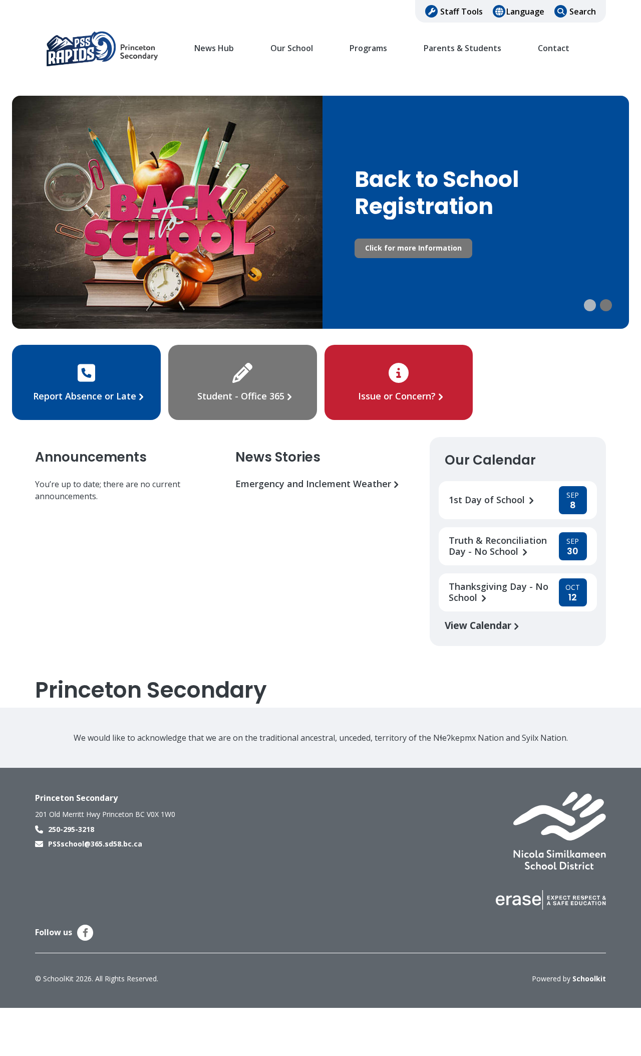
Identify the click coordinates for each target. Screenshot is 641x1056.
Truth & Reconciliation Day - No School (498, 546)
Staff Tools (461, 11)
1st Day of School (488, 500)
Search (582, 11)
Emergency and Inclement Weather (314, 484)
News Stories (277, 457)
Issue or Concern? (397, 396)
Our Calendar (490, 460)
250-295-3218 (71, 829)
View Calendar (479, 625)
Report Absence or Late (86, 396)
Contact (553, 48)
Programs (368, 48)
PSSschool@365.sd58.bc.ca (95, 844)
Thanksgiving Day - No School (498, 592)
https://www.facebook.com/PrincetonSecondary (85, 932)
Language (525, 11)
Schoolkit (589, 978)
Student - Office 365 (240, 396)
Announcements (91, 457)
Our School (291, 48)
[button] (590, 305)
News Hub (214, 48)
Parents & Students (462, 48)
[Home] (102, 48)
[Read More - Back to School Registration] (320, 212)
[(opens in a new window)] (559, 829)
